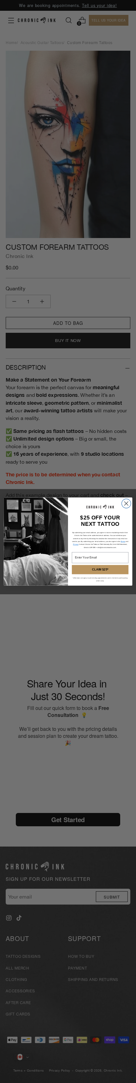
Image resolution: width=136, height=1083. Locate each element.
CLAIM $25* (100, 569)
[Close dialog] (126, 503)
